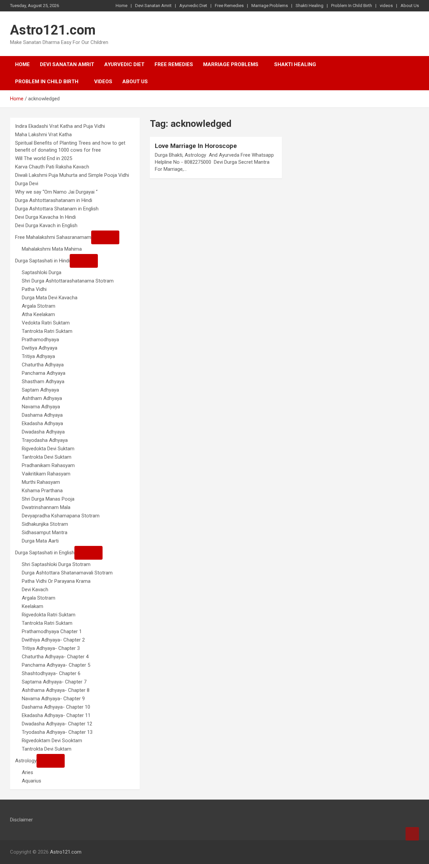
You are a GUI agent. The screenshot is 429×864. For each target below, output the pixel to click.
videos (386, 5)
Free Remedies (229, 5)
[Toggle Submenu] (105, 237)
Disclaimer (21, 820)
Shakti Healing (309, 5)
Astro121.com (53, 30)
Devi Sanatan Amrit (153, 5)
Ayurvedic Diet (193, 5)
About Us (410, 5)
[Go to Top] (412, 834)
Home (121, 5)
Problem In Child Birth (351, 5)
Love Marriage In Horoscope (196, 146)
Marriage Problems (269, 5)
